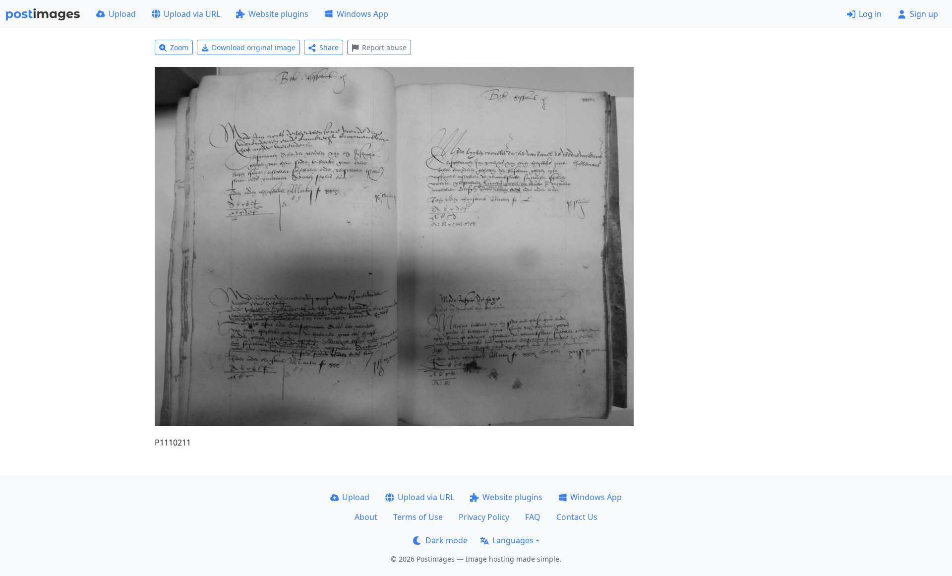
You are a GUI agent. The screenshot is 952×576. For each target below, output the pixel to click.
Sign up (924, 13)
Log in (870, 13)
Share (329, 47)
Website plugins (278, 13)
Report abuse (384, 47)
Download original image (254, 47)
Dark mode (446, 540)
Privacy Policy (484, 517)
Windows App (362, 13)
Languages (513, 540)
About (366, 517)
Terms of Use (418, 517)
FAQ (532, 517)
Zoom (179, 47)
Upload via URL (192, 13)
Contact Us (576, 517)
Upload (122, 13)
